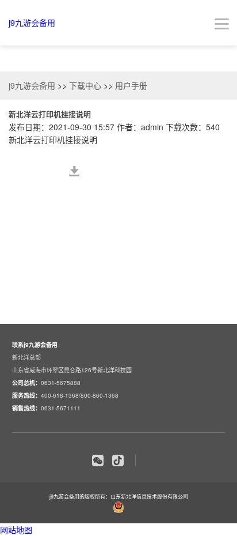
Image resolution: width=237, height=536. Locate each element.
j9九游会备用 (32, 22)
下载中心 (85, 85)
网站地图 (16, 529)
